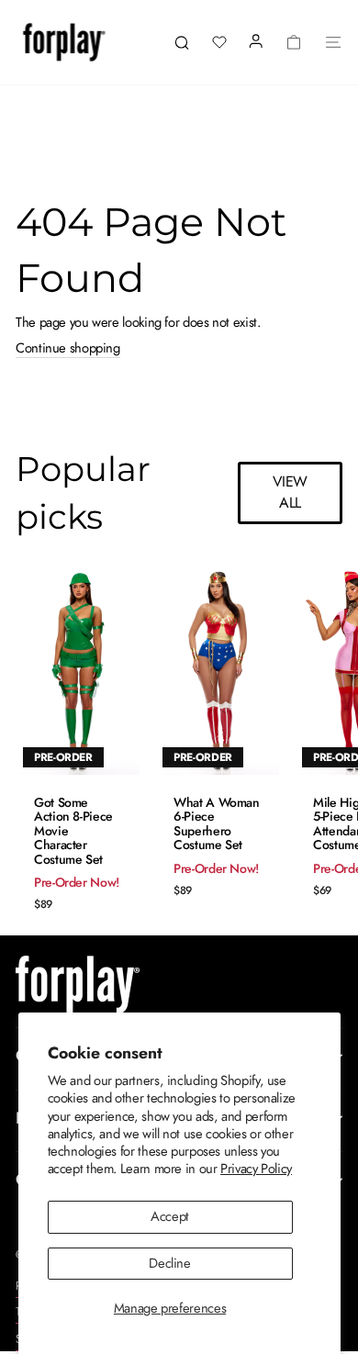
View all (290, 492)
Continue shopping (68, 349)
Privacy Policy (256, 1168)
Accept (170, 1216)
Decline (169, 1263)
